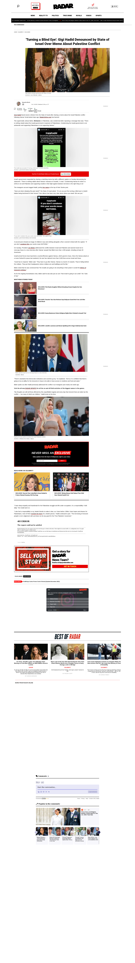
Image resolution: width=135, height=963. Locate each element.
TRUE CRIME (67, 15)
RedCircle (23, 542)
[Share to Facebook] (19, 109)
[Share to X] (25, 109)
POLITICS (55, 15)
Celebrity (21, 32)
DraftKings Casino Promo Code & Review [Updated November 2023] (41, 581)
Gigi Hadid (27, 32)
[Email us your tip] (35, 9)
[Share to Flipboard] (30, 109)
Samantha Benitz (26, 102)
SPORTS (99, 15)
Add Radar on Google (36, 110)
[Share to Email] (35, 109)
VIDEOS (88, 15)
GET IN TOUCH (70, 566)
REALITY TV (43, 15)
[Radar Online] (63, 6)
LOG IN (115, 6)
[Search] (18, 7)
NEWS (33, 15)
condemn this (24, 244)
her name (46, 187)
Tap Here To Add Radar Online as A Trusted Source (45, 174)
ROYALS (79, 15)
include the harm (36, 514)
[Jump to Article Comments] (15, 109)
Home (15, 32)
